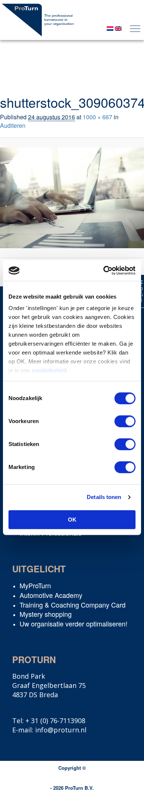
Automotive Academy (51, 595)
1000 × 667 (97, 117)
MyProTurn (35, 585)
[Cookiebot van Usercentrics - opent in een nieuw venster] (104, 270)
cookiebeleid (49, 370)
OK (72, 519)
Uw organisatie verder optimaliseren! (73, 623)
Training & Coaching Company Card (73, 604)
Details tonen (104, 497)
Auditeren (12, 125)
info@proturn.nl (60, 729)
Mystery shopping (46, 614)
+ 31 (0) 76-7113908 (55, 720)
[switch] (125, 421)
